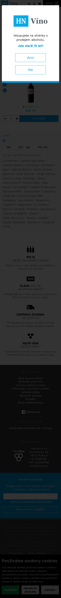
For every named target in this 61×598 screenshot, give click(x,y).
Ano (30, 57)
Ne (30, 70)
